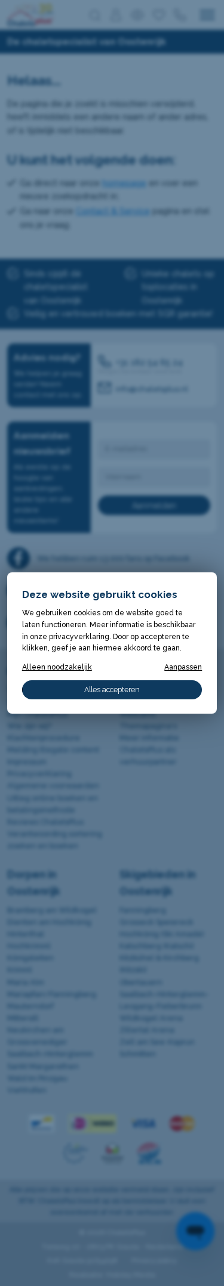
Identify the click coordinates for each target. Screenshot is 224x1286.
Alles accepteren (112, 689)
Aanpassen (183, 666)
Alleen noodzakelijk (57, 666)
